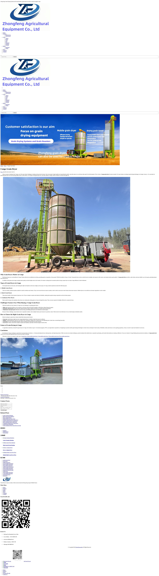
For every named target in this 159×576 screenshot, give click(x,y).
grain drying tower (6, 474)
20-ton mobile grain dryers (32, 336)
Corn (6, 40)
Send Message (3, 410)
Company (5, 50)
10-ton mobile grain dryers (53, 336)
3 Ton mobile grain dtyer (8, 473)
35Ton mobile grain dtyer (8, 472)
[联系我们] (4, 562)
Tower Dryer (8, 36)
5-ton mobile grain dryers (43, 336)
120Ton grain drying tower (8, 466)
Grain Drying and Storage (8, 424)
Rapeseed (7, 42)
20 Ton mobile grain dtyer (8, 469)
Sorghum (7, 43)
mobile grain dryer (6, 462)
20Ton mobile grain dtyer (8, 464)
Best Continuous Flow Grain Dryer (10, 422)
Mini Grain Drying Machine (8, 416)
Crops (4, 37)
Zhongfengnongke (79, 547)
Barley (6, 39)
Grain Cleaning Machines (8, 415)
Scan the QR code (6, 573)
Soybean (7, 45)
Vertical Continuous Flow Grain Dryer (10, 420)
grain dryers (24, 336)
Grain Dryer (5, 471)
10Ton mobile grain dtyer (8, 468)
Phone (4, 572)
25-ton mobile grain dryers (64, 336)
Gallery (6, 48)
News (4, 49)
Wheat (6, 38)
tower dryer (5, 461)
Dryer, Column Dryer (7, 417)
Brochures (7, 47)
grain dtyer (5, 475)
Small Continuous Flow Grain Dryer (10, 421)
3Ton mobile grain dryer (7, 465)
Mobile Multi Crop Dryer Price (9, 418)
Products (4, 33)
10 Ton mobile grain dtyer (8, 463)
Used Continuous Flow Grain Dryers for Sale (12, 425)
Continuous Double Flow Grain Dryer (10, 423)
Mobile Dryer (8, 35)
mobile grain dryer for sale (8, 470)
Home (4, 32)
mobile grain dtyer (6, 460)
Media (4, 46)
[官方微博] (5, 563)
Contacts (4, 51)
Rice (6, 41)
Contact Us (5, 574)
